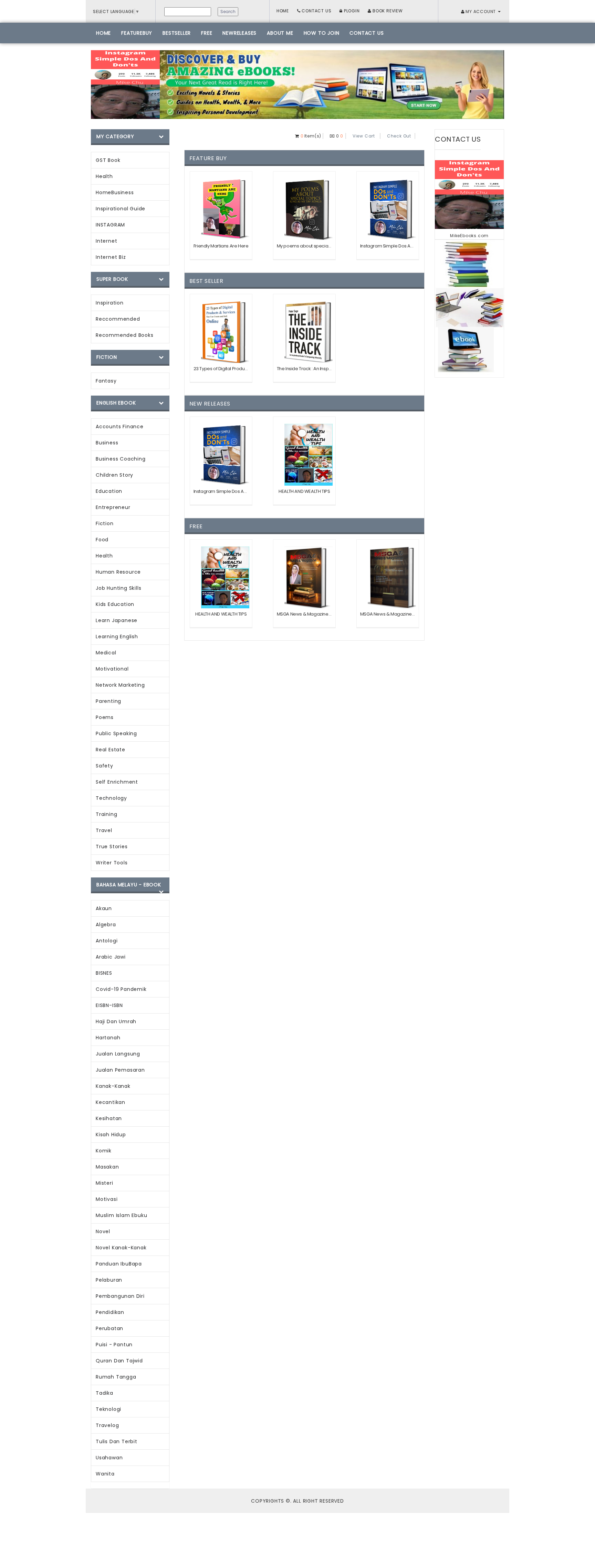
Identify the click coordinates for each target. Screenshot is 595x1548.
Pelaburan (109, 1279)
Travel (104, 830)
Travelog (107, 1425)
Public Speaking (116, 733)
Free (206, 33)
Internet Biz (111, 257)
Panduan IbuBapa (119, 1263)
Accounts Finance (120, 426)
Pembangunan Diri (120, 1296)
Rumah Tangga (116, 1376)
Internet (106, 240)
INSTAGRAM (110, 224)
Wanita (105, 1473)
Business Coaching (121, 458)
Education (109, 491)
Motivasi (106, 1199)
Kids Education (115, 604)
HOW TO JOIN (322, 33)
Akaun (104, 908)
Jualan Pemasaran (120, 1069)
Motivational (112, 668)
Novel (103, 1231)
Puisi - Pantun (114, 1344)
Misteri (104, 1183)
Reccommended (118, 319)
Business (107, 442)
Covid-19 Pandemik (121, 989)
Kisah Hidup (111, 1134)
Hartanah (108, 1037)
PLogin (351, 11)
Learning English (117, 636)
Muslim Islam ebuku (121, 1215)
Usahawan (109, 1457)
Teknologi (108, 1409)
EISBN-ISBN (109, 1005)
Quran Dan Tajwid (119, 1360)
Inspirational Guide (120, 208)
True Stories (112, 846)
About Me (280, 33)
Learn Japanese (116, 620)
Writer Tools (112, 862)
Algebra (106, 924)
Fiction (105, 523)
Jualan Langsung (118, 1053)
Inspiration (110, 302)
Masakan (107, 1166)
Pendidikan (110, 1312)
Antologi (106, 940)
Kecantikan (110, 1102)
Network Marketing (120, 685)
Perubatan (109, 1328)
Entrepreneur (113, 507)
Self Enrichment (117, 781)
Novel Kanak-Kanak (121, 1247)
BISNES (104, 973)
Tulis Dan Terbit (116, 1441)
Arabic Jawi (111, 956)
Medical (106, 652)
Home (282, 11)
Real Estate (110, 749)
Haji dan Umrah (116, 1021)
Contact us (366, 33)
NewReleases (239, 33)
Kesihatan (109, 1118)
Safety (104, 765)
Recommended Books (125, 335)
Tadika (104, 1393)
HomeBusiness (115, 192)
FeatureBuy (136, 33)
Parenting (108, 701)
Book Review (387, 11)
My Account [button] (480, 11)
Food (102, 539)
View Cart (364, 136)
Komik (104, 1150)
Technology (111, 798)
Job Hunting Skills (118, 588)
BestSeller (177, 33)
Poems (105, 717)
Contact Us (316, 11)
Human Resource (118, 571)
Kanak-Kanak (113, 1086)
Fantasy (106, 380)
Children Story (114, 475)
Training (106, 814)
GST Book (108, 160)
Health (104, 176)
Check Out (399, 136)
